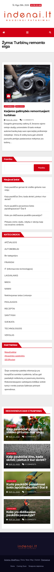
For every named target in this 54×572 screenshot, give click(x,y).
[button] (50, 32)
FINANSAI (9, 262)
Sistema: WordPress (12, 560)
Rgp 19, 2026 (14, 519)
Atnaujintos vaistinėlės (15, 356)
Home (12, 566)
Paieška (8, 159)
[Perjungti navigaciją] (27, 32)
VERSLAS (9, 335)
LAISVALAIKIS (11, 275)
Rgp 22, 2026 (14, 464)
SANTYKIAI (10, 315)
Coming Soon (21, 566)
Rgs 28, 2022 (11, 120)
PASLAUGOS (20, 106)
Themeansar (45, 560)
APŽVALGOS (11, 242)
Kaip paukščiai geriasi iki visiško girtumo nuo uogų (25, 430)
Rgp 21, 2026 (14, 492)
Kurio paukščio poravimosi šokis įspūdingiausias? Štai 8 (26, 485)
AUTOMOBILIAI (9, 106)
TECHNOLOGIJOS (13, 329)
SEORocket (10, 360)
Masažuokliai (10, 352)
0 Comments (28, 120)
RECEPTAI (10, 309)
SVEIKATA (10, 322)
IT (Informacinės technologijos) (19, 269)
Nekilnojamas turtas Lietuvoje (18, 295)
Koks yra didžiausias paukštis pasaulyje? (23, 215)
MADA (8, 282)
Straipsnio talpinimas (36, 566)
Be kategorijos (11, 256)
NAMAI (8, 289)
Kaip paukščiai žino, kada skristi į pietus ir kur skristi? (26, 458)
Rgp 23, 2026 (14, 437)
